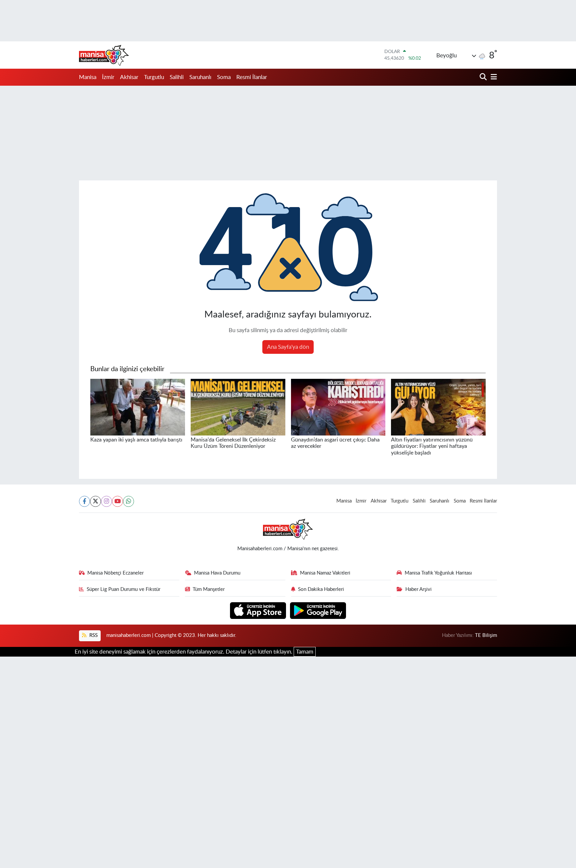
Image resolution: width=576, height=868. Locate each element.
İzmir (108, 77)
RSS (93, 635)
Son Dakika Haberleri (321, 589)
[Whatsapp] (128, 501)
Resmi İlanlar (251, 77)
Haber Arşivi (418, 589)
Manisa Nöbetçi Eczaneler (115, 573)
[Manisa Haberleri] (104, 55)
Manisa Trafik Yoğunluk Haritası (438, 573)
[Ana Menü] (492, 77)
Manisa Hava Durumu (217, 573)
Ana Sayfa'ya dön (288, 347)
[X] (95, 501)
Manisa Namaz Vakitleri (325, 573)
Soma (224, 77)
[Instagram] (106, 501)
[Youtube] (117, 501)
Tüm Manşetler (209, 589)
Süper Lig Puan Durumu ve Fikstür (123, 589)
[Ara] (484, 77)
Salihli (177, 77)
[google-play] (318, 610)
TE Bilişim (486, 635)
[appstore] (259, 610)
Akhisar (129, 77)
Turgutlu (154, 77)
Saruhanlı (200, 77)
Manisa (87, 77)
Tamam (304, 652)
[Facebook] (84, 501)
